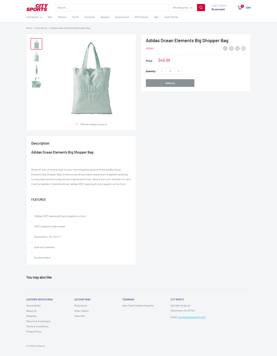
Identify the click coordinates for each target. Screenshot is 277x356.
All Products (141, 16)
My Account (80, 305)
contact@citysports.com (192, 316)
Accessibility (33, 305)
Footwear (89, 16)
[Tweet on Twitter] (237, 48)
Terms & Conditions (37, 326)
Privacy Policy (33, 331)
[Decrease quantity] (161, 71)
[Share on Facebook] (225, 48)
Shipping (31, 315)
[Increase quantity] (178, 71)
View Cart (79, 315)
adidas (149, 48)
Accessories (122, 16)
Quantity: (151, 71)
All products (41, 28)
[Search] (201, 7)
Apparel (105, 16)
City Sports (32, 16)
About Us (31, 310)
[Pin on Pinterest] (231, 48)
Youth (75, 16)
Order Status (81, 310)
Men (50, 16)
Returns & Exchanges (38, 321)
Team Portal (171, 16)
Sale (156, 16)
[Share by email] (243, 48)
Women (62, 16)
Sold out (170, 82)
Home (29, 28)
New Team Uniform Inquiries (138, 305)
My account (218, 9)
